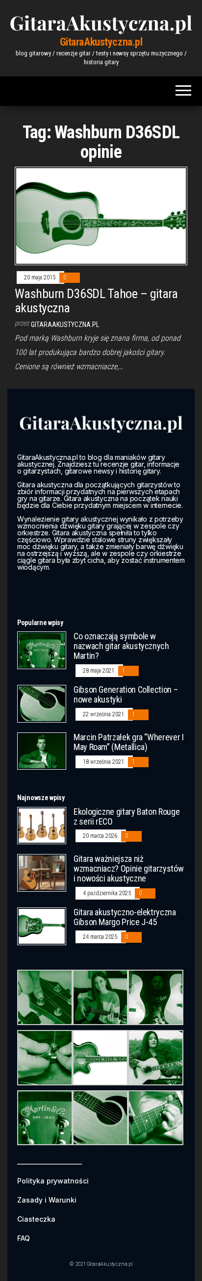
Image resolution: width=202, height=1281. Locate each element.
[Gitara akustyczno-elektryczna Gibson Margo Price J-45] (41, 925)
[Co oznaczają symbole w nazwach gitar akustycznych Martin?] (41, 649)
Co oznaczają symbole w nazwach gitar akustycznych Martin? (121, 646)
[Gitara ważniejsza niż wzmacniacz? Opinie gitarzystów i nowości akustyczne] (41, 872)
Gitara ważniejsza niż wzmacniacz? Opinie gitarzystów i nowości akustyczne (128, 868)
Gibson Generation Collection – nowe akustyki (125, 694)
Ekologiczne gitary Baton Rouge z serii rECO (126, 816)
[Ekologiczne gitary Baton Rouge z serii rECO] (41, 824)
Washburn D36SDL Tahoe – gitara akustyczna (96, 300)
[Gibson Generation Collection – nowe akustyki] (41, 703)
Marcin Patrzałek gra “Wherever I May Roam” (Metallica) (128, 742)
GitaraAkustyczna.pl (101, 42)
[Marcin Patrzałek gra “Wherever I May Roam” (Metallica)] (41, 750)
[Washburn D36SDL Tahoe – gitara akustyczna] (101, 215)
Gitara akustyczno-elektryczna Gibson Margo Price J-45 (125, 917)
